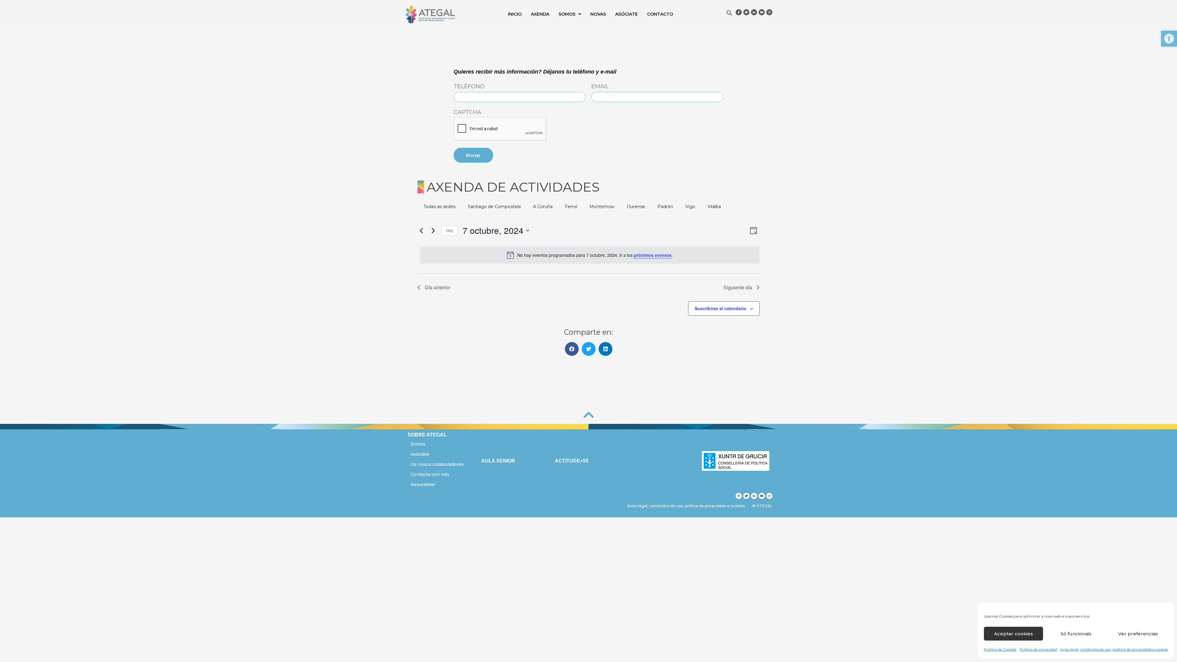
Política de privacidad (1038, 649)
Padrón (665, 206)
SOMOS (566, 14)
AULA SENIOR (498, 460)
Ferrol (571, 206)
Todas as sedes (439, 206)
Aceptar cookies (1013, 634)
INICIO (515, 14)
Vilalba (714, 206)
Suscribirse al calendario (720, 308)
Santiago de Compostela (494, 206)
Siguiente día (737, 287)
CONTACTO (660, 14)
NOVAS (598, 14)
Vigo (690, 206)
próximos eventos (653, 255)
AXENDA (540, 14)
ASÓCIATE (626, 14)
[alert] (590, 255)
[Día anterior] (421, 230)
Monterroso (602, 206)
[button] (1169, 39)
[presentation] (500, 129)
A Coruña (543, 206)
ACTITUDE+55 (571, 460)
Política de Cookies (1000, 649)
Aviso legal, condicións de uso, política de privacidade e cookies (1114, 649)
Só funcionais (1076, 634)
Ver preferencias (1138, 634)
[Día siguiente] (433, 230)
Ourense (636, 206)
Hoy (449, 230)
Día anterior (437, 287)
